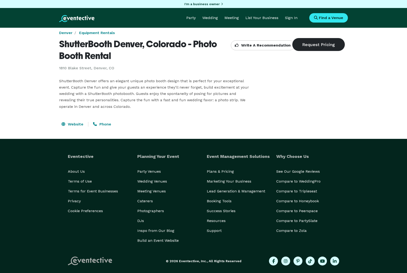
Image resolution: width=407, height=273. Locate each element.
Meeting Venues (151, 191)
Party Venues (149, 171)
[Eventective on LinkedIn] (334, 261)
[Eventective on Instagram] (285, 261)
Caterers (145, 201)
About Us (76, 171)
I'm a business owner (202, 4)
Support (214, 230)
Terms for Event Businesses (93, 191)
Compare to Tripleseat (296, 191)
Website (75, 124)
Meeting (231, 18)
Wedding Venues (152, 181)
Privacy (74, 201)
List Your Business (261, 18)
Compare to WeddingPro (298, 181)
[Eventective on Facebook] (273, 261)
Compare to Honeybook (297, 201)
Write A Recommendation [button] (265, 45)
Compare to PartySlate (296, 220)
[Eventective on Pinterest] (297, 261)
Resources (216, 220)
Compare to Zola (291, 230)
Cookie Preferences (85, 211)
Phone (104, 124)
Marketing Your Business (229, 181)
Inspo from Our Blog (155, 230)
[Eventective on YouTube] (322, 261)
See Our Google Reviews (298, 171)
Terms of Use (80, 181)
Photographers (150, 211)
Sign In (291, 18)
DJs (140, 220)
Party (191, 18)
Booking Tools (219, 201)
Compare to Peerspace (297, 211)
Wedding (210, 18)
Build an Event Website (158, 240)
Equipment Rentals (97, 33)
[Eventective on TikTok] (310, 261)
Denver (66, 33)
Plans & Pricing (220, 171)
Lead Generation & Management (236, 191)
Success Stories (221, 211)
